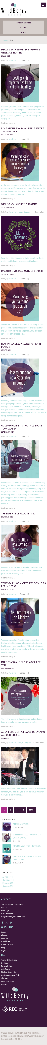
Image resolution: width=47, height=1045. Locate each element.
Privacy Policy (6, 966)
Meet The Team (7, 981)
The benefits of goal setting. (18, 514)
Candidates (5, 941)
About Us (4, 935)
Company (27, 212)
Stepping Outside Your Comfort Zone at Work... (27, 836)
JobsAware (5, 969)
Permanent (23, 27)
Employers (5, 938)
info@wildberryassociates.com (13, 917)
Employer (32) (8, 883)
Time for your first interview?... (27, 846)
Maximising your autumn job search (22, 272)
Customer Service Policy (10, 975)
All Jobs (23, 32)
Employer (20, 212)
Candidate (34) (8, 880)
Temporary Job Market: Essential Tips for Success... (27, 858)
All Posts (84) (8, 877)
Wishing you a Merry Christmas (19, 205)
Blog (3, 947)
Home (5, 40)
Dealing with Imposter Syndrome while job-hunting (20, 52)
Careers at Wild (7, 944)
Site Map (4, 978)
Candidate (12, 60)
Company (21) (8, 886)
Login (3, 950)
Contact (4, 984)
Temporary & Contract (23, 23)
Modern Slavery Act (8, 972)
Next (31, 809)
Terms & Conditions (9, 960)
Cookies (4, 963)
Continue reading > (8, 123)
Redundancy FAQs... (21, 824)
